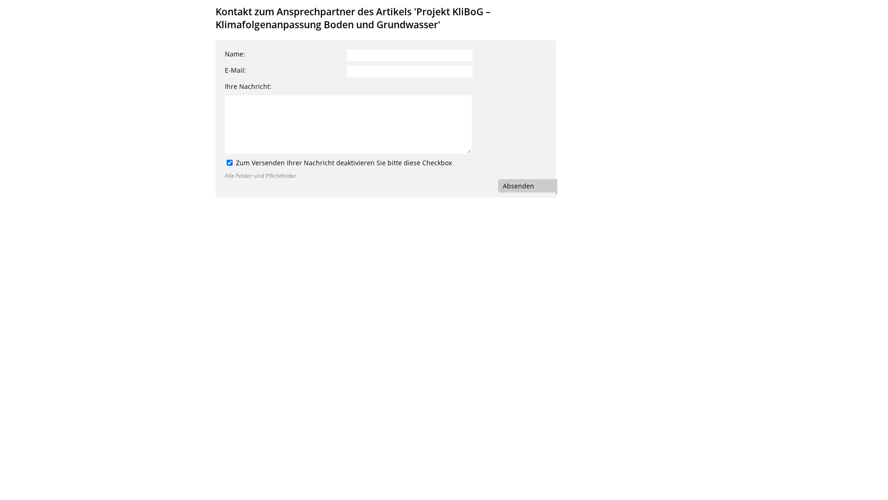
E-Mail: (235, 70)
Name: (235, 54)
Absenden (518, 185)
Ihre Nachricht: (248, 86)
